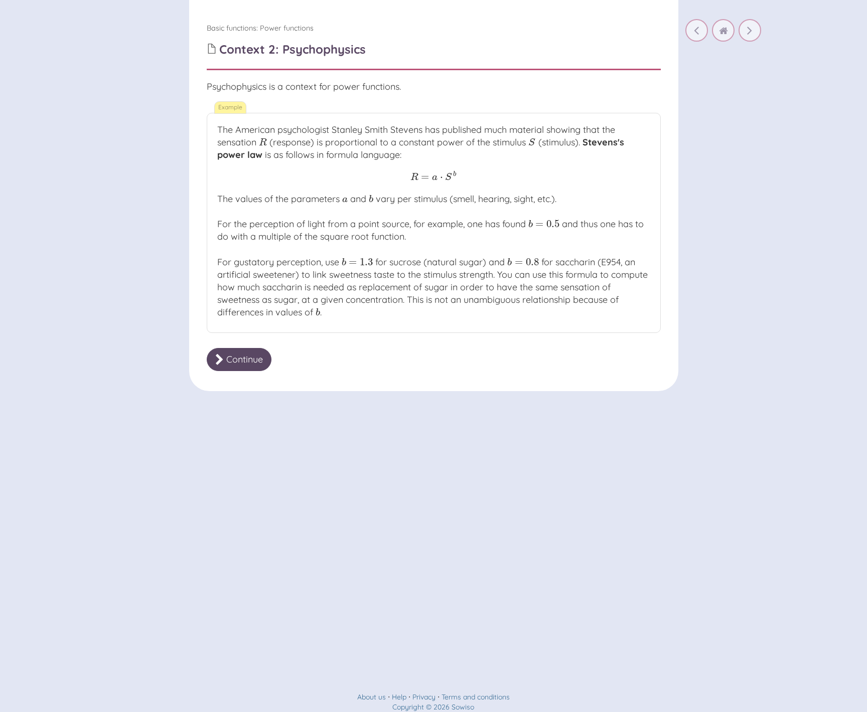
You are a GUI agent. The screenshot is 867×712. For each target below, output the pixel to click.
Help (399, 696)
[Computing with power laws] (750, 30)
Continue (243, 359)
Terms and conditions (476, 696)
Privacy (424, 696)
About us (371, 696)
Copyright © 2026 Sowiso (433, 706)
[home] (723, 30)
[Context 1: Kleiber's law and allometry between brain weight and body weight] (696, 30)
